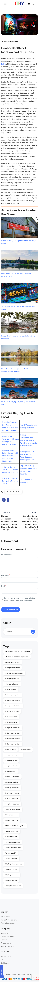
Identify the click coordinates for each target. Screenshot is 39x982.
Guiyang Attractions (12, 711)
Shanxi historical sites (12, 809)
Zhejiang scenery (11, 880)
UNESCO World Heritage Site (15, 826)
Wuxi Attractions (11, 837)
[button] (29, 4)
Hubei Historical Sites (12, 744)
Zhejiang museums (11, 875)
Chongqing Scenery (12, 684)
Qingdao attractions (12, 804)
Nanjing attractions (12, 793)
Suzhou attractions (11, 820)
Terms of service (7, 946)
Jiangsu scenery (10, 771)
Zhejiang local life (11, 869)
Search (7, 622)
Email (3, 586)
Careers (4, 940)
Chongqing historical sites (14, 673)
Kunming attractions (12, 777)
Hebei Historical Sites (12, 733)
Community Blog (7, 936)
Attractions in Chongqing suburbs (16, 657)
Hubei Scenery (26, 749)
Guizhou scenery (11, 722)
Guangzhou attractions (13, 706)
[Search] (33, 632)
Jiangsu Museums (11, 766)
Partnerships (6, 956)
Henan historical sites (12, 738)
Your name (5, 575)
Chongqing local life (12, 678)
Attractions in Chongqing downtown (17, 651)
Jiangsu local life (11, 760)
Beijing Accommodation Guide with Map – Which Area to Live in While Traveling (28, 440)
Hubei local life (10, 749)
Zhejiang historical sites (13, 864)
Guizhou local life (11, 717)
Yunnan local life (10, 853)
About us (4, 933)
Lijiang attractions (11, 782)
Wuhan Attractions (11, 831)
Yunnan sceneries (11, 858)
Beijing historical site (12, 662)
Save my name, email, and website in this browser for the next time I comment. (19, 599)
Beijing (3, 64)
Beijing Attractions (11, 42)
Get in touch (5, 963)
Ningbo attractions (11, 798)
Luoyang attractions (12, 788)
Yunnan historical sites (13, 848)
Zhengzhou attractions (13, 886)
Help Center (5, 917)
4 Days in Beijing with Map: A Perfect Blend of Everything (10, 470)
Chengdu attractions (12, 668)
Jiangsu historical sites (13, 755)
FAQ (2, 960)
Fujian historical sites (12, 695)
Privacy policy (6, 943)
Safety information (8, 923)
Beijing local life (13, 492)
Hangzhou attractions (12, 728)
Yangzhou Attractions (12, 842)
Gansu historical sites (12, 700)
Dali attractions (10, 689)
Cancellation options (9, 920)
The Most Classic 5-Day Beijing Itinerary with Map (10, 481)
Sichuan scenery (11, 815)
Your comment (6, 555)
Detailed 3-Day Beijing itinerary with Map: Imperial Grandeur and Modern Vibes (10, 455)
